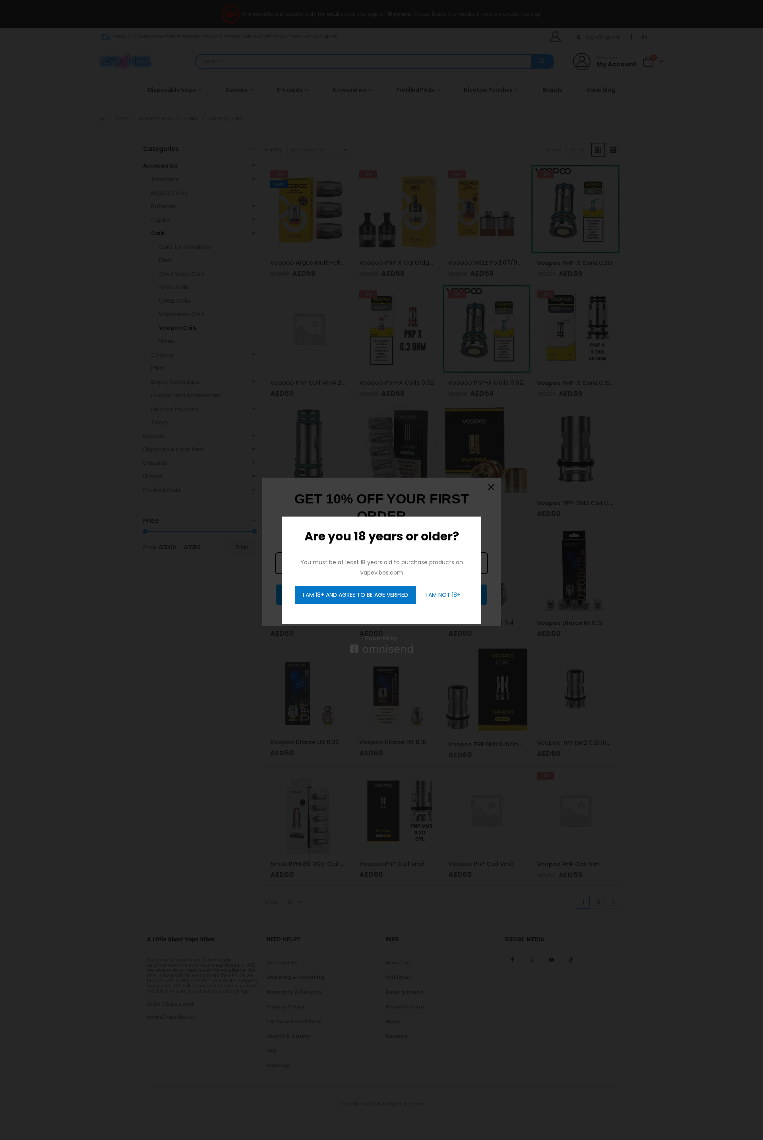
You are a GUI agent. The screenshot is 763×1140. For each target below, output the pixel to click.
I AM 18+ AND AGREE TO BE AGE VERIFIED (355, 595)
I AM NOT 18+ (443, 595)
